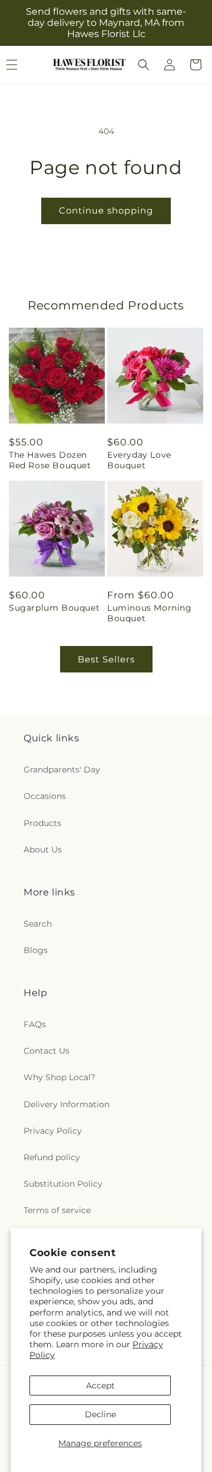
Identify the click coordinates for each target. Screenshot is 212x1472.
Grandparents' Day (62, 769)
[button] (144, 65)
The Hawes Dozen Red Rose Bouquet (50, 460)
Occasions (45, 796)
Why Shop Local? (59, 1077)
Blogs (36, 950)
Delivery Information (67, 1104)
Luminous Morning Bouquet (149, 613)
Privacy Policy (53, 1130)
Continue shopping (106, 210)
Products (42, 823)
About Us (43, 849)
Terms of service (57, 1210)
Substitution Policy (63, 1183)
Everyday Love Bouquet (139, 460)
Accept (100, 1385)
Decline (100, 1414)
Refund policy (52, 1157)
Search (38, 923)
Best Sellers (106, 659)
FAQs (35, 1024)
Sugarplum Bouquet (54, 607)
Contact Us (46, 1050)
